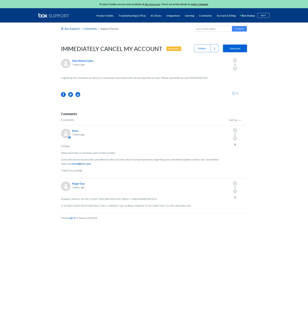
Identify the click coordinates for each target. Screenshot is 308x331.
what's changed (199, 4)
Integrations (173, 15)
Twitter (70, 94)
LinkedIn (77, 94)
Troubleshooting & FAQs (132, 15)
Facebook (63, 94)
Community (205, 15)
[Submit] (239, 29)
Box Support (72, 28)
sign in (72, 217)
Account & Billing (226, 15)
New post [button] (235, 48)
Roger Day (78, 183)
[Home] (53, 15)
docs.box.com (152, 4)
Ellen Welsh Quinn (83, 60)
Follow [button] (202, 48)
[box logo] (53, 15)
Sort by (233, 119)
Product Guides (105, 15)
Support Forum (109, 28)
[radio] (235, 61)
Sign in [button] (263, 15)
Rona (75, 130)
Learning (189, 15)
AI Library (156, 15)
